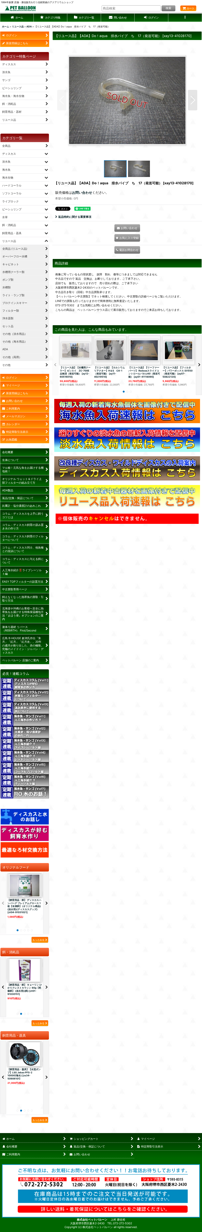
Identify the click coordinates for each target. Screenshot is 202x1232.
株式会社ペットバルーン (92, 1219)
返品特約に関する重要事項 (74, 216)
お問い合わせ (82, 192)
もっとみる (38, 939)
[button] (50, 18)
